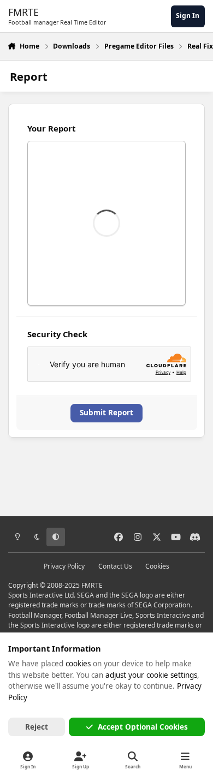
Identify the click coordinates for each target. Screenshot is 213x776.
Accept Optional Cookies (143, 727)
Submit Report (106, 412)
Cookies (157, 566)
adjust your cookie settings (151, 675)
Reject (36, 727)
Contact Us (115, 566)
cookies (78, 663)
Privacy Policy (64, 566)
